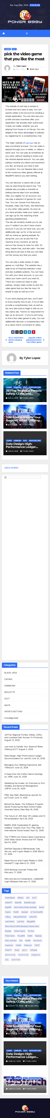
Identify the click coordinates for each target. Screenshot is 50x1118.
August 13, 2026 (16, 1006)
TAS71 (37, 945)
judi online (9, 921)
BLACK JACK (10, 673)
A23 (27, 898)
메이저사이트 (10, 955)
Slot (20, 940)
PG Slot (31, 931)
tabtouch (28, 945)
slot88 (27, 940)
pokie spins (10, 936)
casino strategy (11, 467)
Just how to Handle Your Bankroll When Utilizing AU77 (23, 420)
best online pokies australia (25, 907)
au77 (34, 898)
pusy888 (21, 936)
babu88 (18, 902)
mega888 (31, 921)
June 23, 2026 (14, 1061)
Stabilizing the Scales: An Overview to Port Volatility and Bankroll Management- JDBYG (24, 786)
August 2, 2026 (15, 1033)
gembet (24, 912)
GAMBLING (17, 387)
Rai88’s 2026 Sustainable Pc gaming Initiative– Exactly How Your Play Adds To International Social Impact (24, 828)
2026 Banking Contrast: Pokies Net (20, 869)
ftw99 (16, 912)
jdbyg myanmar (19, 917)
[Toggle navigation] (27, 33)
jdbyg (7, 917)
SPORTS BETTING (35, 387)
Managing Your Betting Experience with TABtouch (22, 1084)
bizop (41, 907)
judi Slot (20, 921)
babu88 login (29, 902)
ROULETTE (9, 692)
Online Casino (19, 931)
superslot (9, 945)
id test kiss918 (37, 912)
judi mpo (29, 143)
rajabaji (38, 936)
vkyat (17, 950)
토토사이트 (16, 959)
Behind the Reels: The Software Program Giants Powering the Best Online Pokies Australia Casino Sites (23, 807)
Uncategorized (11, 718)
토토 (7, 959)
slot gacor (37, 940)
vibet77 (8, 950)
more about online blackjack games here (22, 926)
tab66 (18, 945)
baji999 (8, 907)
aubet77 (8, 902)
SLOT (14, 49)
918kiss (20, 898)
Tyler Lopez (21, 66)
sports (7, 705)
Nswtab (8, 931)
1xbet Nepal (10, 898)
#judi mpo (34, 69)
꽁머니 (24, 950)
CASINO (7, 49)
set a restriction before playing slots (15, 340)
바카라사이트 (23, 955)
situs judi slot (10, 940)
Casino (8, 912)
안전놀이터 (35, 955)
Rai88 (30, 936)
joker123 (33, 917)
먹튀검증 (33, 950)
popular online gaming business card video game (34, 340)
